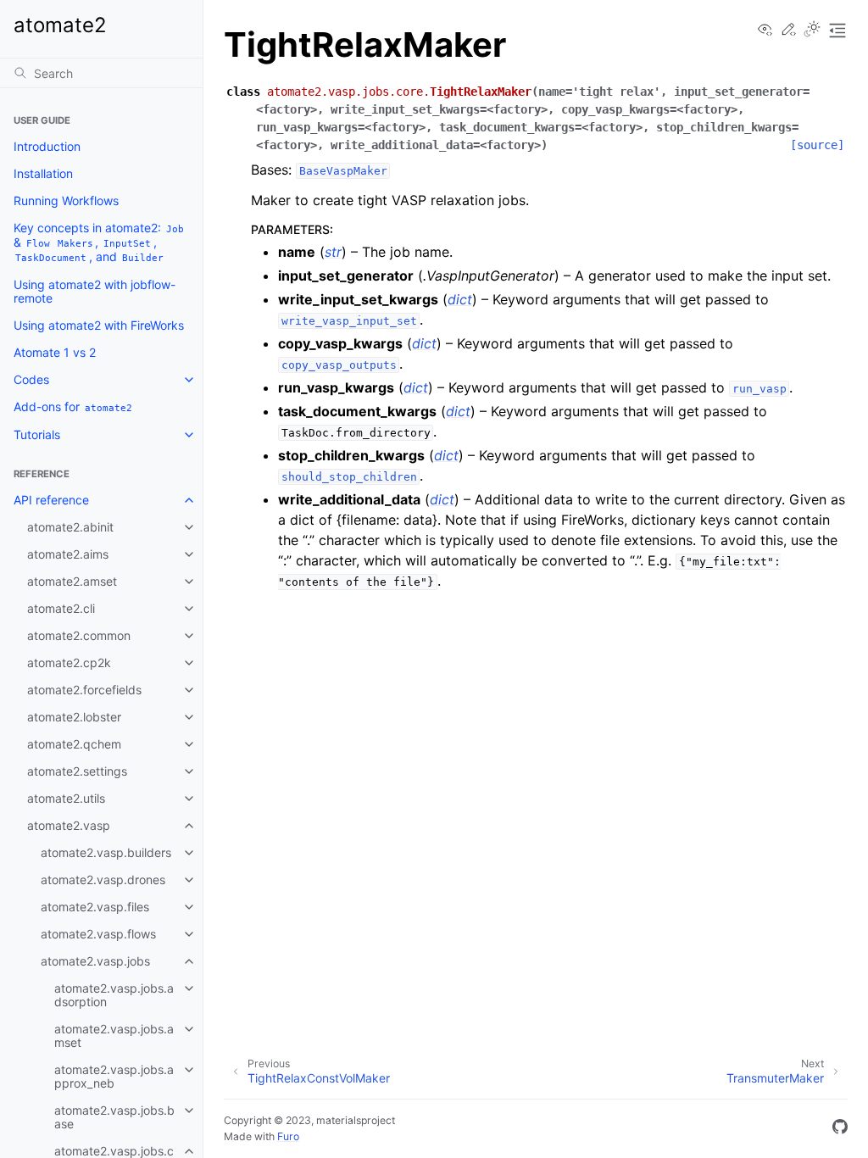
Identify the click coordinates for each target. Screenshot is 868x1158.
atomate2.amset (72, 581)
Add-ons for (73, 406)
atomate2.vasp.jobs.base (114, 1117)
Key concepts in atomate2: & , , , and (99, 242)
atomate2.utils (66, 798)
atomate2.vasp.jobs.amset (114, 1035)
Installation (43, 173)
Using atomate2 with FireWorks (99, 325)
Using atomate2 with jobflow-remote (94, 291)
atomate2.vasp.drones (103, 879)
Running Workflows (66, 200)
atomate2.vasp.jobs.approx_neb (114, 1076)
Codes (31, 379)
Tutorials (37, 434)
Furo (288, 1136)
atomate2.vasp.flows (98, 934)
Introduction (47, 146)
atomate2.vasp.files (95, 906)
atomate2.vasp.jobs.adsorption (114, 995)
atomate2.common (79, 635)
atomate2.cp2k (69, 662)
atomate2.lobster (74, 717)
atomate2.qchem (74, 744)
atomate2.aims (67, 554)
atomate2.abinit (70, 527)
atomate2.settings (77, 771)
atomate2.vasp (68, 825)
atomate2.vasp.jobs (95, 961)
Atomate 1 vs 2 (55, 352)
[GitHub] (840, 1129)
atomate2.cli (61, 608)
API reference (51, 500)
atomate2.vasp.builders (106, 852)
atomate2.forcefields (84, 689)
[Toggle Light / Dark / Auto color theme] (812, 30)
